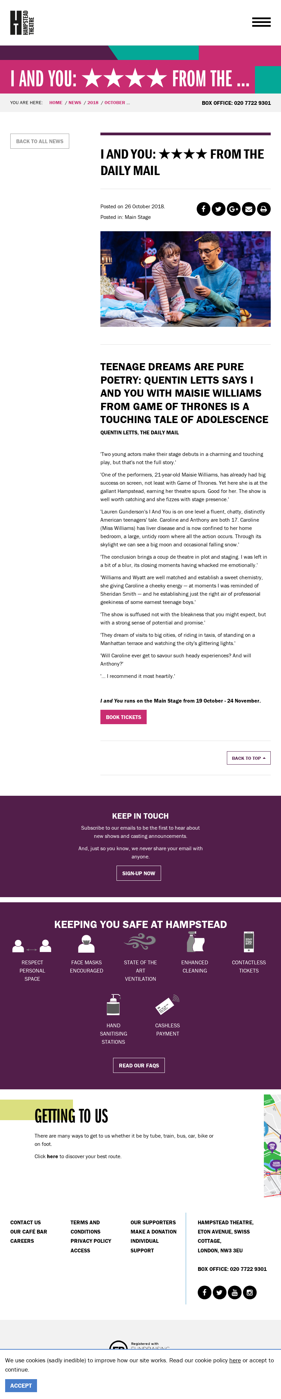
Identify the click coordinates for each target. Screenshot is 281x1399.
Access (80, 1250)
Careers (22, 1240)
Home (55, 102)
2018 (92, 102)
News (75, 102)
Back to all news (39, 141)
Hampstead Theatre (22, 22)
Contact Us (25, 1222)
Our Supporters (153, 1222)
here (235, 1360)
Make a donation (153, 1231)
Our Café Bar (28, 1231)
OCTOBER (115, 102)
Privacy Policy (91, 1240)
